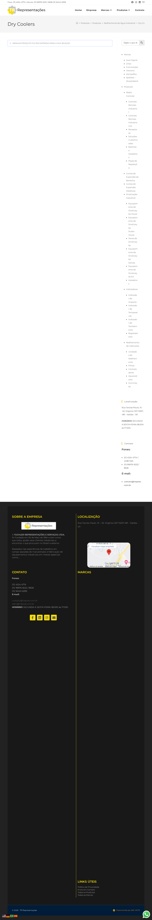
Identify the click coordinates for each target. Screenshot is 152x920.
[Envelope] (54, 617)
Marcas (127, 54)
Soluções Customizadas (133, 140)
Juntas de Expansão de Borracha (132, 177)
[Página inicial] (77, 23)
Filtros (131, 365)
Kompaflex (131, 74)
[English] (4, 915)
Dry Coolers (143, 23)
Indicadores (132, 289)
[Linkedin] (40, 617)
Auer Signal (131, 60)
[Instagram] (47, 617)
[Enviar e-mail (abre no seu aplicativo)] (142, 2)
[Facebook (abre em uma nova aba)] (132, 2)
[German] (8, 915)
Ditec (128, 63)
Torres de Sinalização (132, 242)
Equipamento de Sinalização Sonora (133, 256)
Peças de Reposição (132, 164)
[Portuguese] (12, 915)
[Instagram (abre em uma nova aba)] (136, 2)
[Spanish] (16, 915)
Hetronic (130, 70)
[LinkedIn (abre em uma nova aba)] (139, 2)
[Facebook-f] (32, 617)
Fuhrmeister (132, 67)
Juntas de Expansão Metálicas (131, 187)
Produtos (128, 87)
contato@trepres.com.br (25, 600)
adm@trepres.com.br (23, 604)
